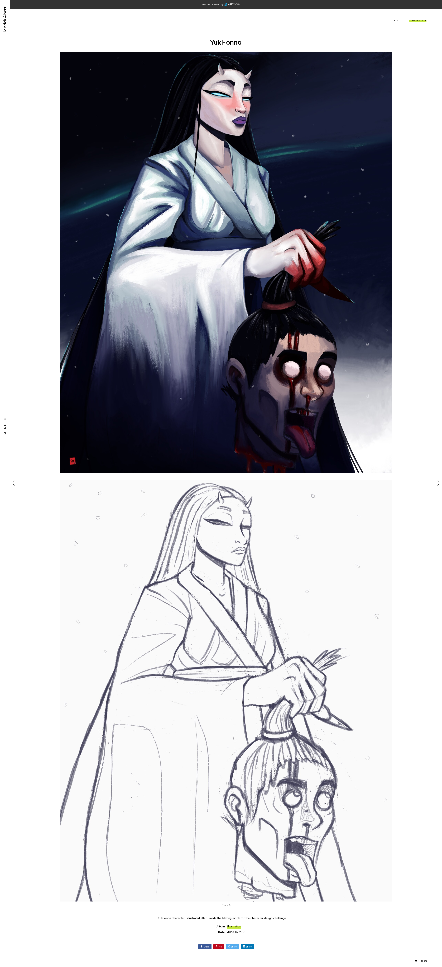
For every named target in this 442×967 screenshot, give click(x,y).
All (396, 20)
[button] (420, 960)
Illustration (417, 20)
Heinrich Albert (5, 20)
